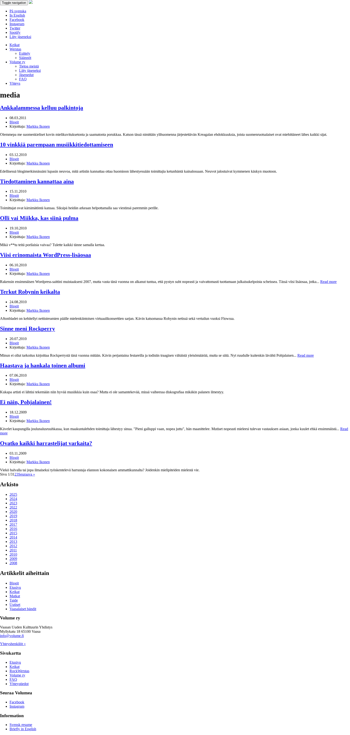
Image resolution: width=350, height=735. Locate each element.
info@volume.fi (12, 636)
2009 (13, 559)
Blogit (14, 122)
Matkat (15, 596)
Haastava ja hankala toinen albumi (42, 365)
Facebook (17, 20)
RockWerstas (19, 671)
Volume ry (17, 62)
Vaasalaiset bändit (23, 609)
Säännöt (25, 58)
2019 (13, 516)
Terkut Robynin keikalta (30, 292)
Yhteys (15, 83)
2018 (13, 520)
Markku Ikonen (38, 126)
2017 (13, 524)
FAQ (23, 79)
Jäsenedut (26, 75)
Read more (328, 282)
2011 (13, 550)
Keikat (15, 45)
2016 (13, 529)
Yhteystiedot (19, 684)
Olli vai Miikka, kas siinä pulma (39, 218)
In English (17, 15)
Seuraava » (26, 474)
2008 (13, 563)
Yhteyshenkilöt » (13, 644)
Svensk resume (21, 725)
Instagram (17, 24)
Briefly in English (23, 729)
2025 (13, 494)
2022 (13, 507)
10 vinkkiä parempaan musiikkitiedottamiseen (56, 144)
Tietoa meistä (29, 66)
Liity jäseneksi (20, 37)
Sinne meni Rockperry (27, 329)
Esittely (24, 53)
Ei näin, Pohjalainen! (26, 402)
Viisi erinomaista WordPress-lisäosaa (45, 255)
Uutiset (15, 605)
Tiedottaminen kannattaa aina (37, 181)
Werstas (15, 49)
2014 (13, 537)
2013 (13, 542)
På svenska (18, 11)
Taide (14, 600)
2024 (13, 499)
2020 (13, 512)
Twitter (15, 28)
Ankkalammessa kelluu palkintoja (41, 108)
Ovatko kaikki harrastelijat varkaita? (46, 443)
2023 (13, 503)
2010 (13, 554)
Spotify (15, 32)
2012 (13, 546)
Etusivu (15, 587)
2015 (13, 533)
